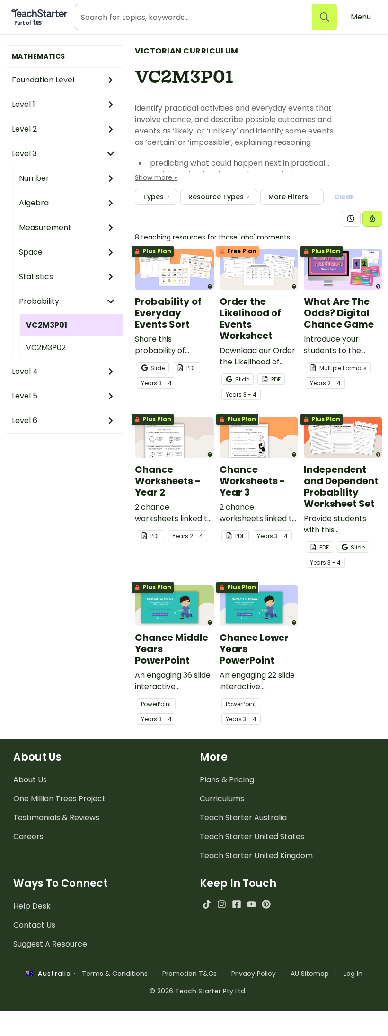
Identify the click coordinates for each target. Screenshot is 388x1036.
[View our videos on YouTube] (251, 904)
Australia (52, 973)
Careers (28, 836)
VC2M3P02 (46, 347)
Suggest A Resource (50, 944)
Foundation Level (43, 79)
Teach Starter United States (252, 836)
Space (31, 252)
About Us (30, 779)
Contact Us (34, 925)
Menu (361, 16)
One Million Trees (59, 798)
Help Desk (32, 906)
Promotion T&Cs (189, 973)
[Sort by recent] (351, 219)
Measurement (45, 227)
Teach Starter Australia (243, 817)
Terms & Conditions (115, 973)
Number (34, 178)
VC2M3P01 (46, 324)
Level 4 (25, 371)
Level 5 (24, 395)
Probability (39, 301)
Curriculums (222, 798)
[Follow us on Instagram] (221, 904)
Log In (353, 973)
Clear (344, 197)
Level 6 (24, 420)
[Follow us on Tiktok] (207, 904)
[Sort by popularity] (372, 219)
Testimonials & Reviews (56, 817)
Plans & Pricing (227, 779)
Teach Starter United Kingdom (256, 855)
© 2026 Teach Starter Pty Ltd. (198, 991)
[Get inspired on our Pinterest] (266, 904)
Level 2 (24, 129)
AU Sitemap (310, 973)
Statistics (36, 276)
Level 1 (23, 104)
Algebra (34, 202)
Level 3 (24, 153)
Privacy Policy (253, 973)
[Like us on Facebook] (236, 904)
